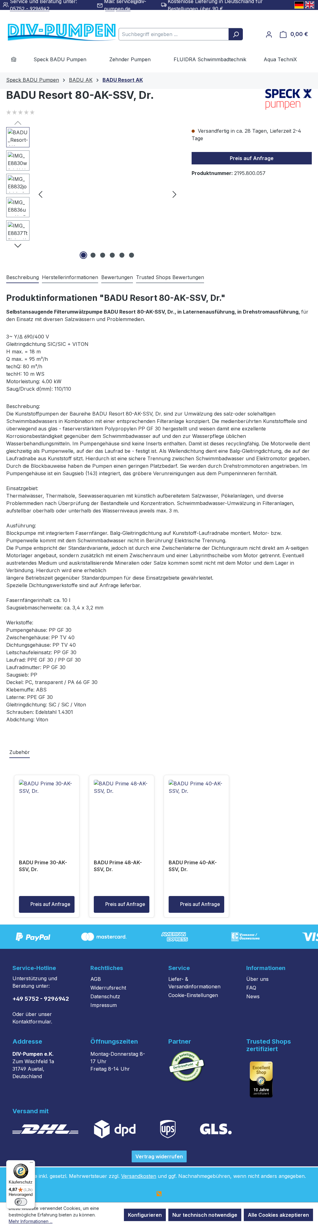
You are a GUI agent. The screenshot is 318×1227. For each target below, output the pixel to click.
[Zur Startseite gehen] (52, 33)
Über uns (257, 979)
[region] (92, 194)
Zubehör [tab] (19, 752)
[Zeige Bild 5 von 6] (121, 255)
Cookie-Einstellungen (193, 995)
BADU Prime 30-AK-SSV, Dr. (43, 865)
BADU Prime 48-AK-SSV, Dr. (118, 865)
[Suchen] (236, 34)
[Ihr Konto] (269, 34)
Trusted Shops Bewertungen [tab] (170, 277)
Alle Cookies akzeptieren (278, 1215)
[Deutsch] (299, 5)
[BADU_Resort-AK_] (107, 194)
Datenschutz (105, 996)
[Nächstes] (174, 194)
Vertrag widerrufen (159, 1156)
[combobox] (174, 34)
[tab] (22, 277)
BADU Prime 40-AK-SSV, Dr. (193, 865)
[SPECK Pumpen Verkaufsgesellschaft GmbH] (288, 99)
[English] (309, 5)
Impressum (103, 1005)
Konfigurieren (145, 1215)
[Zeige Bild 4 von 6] (112, 255)
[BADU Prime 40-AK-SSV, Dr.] (196, 811)
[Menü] (31, 1164)
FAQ (251, 988)
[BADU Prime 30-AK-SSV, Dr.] (47, 811)
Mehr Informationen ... (30, 1221)
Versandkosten (138, 1176)
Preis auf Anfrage (252, 158)
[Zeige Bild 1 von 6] (83, 255)
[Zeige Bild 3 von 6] (102, 255)
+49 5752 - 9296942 (40, 998)
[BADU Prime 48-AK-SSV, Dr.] (121, 811)
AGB (95, 979)
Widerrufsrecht (108, 988)
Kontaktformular (31, 1021)
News (253, 996)
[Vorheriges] (40, 194)
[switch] (21, 1202)
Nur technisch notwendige (204, 1215)
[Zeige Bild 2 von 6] (92, 255)
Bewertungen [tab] (117, 277)
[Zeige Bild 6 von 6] (131, 255)
